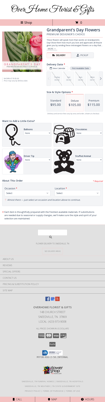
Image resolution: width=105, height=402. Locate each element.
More (50, 48)
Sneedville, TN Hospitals (69, 381)
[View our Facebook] (47, 300)
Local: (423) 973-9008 (52, 321)
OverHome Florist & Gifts (52, 9)
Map (53, 399)
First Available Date (80, 68)
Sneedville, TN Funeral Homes (38, 381)
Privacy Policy (33, 391)
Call (18, 399)
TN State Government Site (66, 386)
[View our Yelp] (57, 300)
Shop (28, 22)
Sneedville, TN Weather (37, 386)
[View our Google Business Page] (52, 300)
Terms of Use (73, 391)
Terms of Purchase (53, 391)
